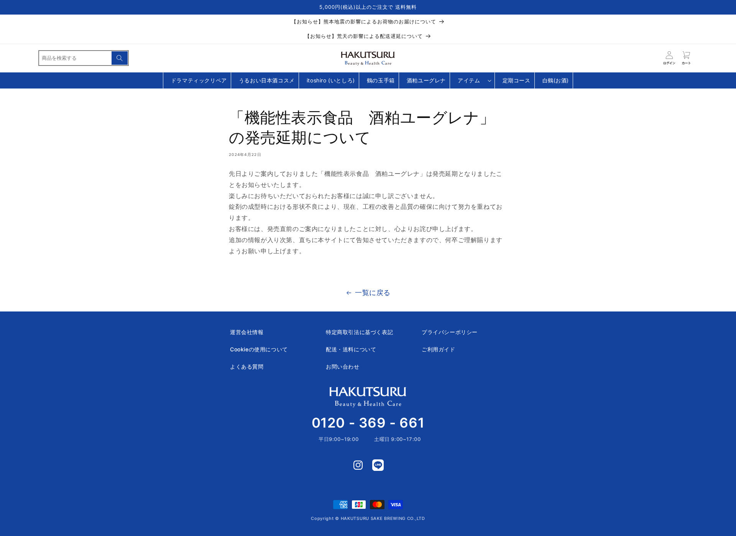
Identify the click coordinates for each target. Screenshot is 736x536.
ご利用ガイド (438, 349)
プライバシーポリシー (450, 332)
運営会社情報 (247, 332)
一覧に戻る (373, 292)
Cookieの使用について (259, 349)
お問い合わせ (343, 366)
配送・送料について (351, 349)
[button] (472, 80)
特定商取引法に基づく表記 (359, 332)
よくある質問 (247, 366)
